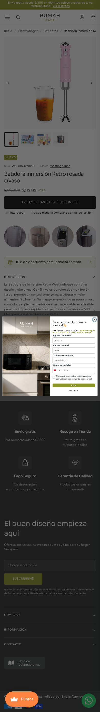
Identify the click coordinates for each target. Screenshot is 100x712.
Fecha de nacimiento (63, 355)
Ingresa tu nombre (62, 335)
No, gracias (73, 390)
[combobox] (57, 370)
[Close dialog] (94, 319)
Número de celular (62, 365)
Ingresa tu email (61, 345)
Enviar (73, 385)
